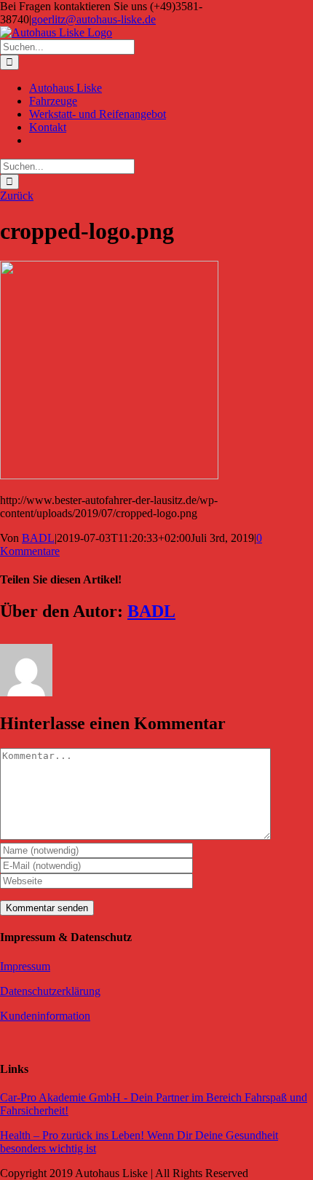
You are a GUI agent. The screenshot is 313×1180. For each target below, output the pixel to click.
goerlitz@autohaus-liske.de (93, 19)
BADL (38, 538)
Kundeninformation (45, 1016)
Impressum (25, 966)
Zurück (16, 195)
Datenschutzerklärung (50, 991)
